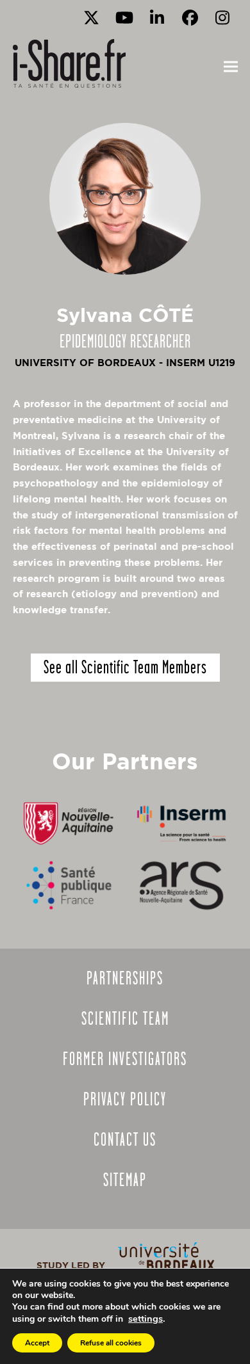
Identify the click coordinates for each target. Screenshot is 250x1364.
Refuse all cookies (111, 1343)
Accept (37, 1343)
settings (145, 1318)
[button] (231, 66)
